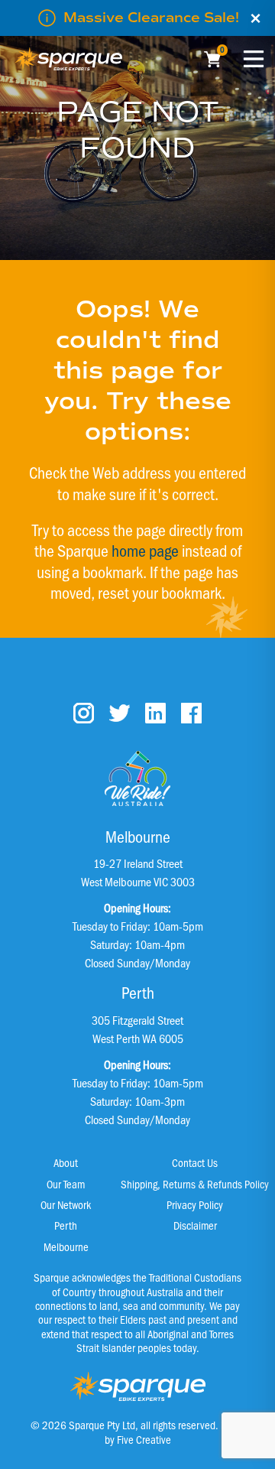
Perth (65, 1225)
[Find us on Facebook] (191, 713)
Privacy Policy (195, 1204)
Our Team (66, 1183)
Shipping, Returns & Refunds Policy (195, 1183)
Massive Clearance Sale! (151, 17)
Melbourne (66, 1246)
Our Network (65, 1204)
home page (145, 550)
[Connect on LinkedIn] (155, 713)
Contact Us (195, 1162)
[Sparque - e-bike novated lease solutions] (69, 58)
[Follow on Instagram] (83, 713)
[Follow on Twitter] (119, 713)
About (65, 1162)
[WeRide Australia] (137, 778)
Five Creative (144, 1439)
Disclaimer (195, 1225)
